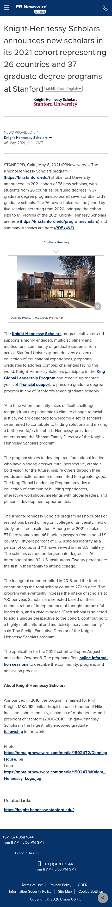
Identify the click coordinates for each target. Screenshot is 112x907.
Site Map (65, 891)
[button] (56, 102)
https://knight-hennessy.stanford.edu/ (39, 810)
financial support (35, 384)
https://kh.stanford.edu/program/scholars (59, 221)
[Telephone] (105, 8)
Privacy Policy (60, 884)
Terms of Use (32, 884)
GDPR (83, 884)
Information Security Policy (30, 891)
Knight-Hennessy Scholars (36, 334)
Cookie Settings (91, 891)
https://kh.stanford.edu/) (27, 177)
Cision (65, 899)
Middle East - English (62, 89)
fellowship (13, 732)
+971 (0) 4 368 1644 (18, 837)
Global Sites (25, 853)
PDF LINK (64, 228)
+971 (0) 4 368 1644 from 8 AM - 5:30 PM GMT (55, 866)
